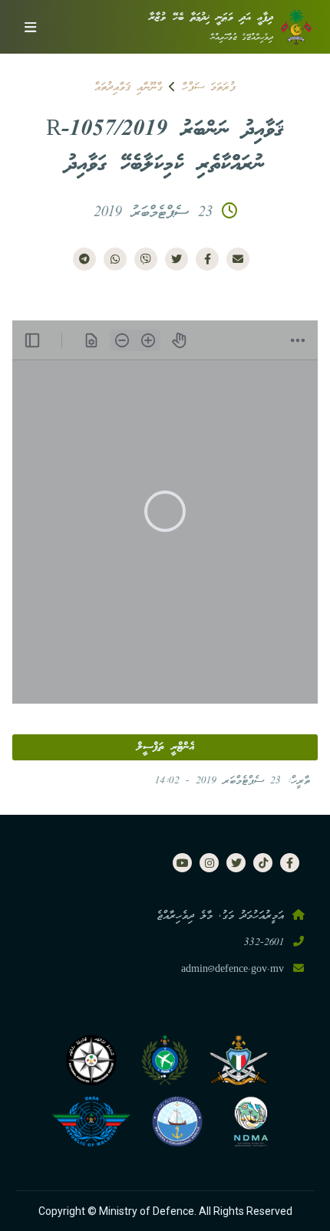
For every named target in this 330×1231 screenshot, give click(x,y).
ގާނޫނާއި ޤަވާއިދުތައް (128, 88)
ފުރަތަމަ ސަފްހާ (209, 88)
